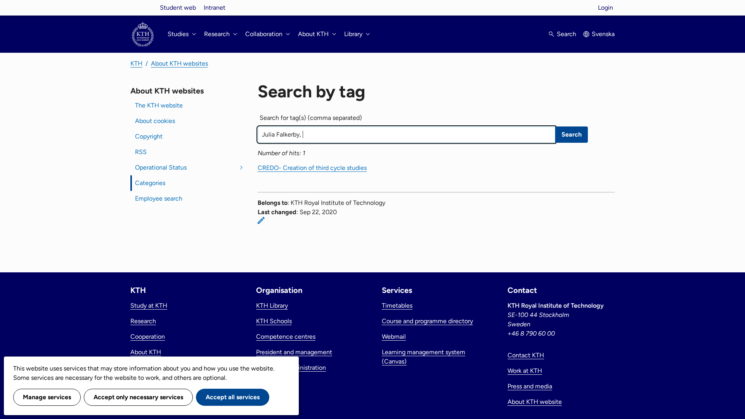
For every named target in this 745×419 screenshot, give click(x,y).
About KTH (145, 352)
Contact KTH (526, 355)
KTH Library (272, 305)
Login (605, 7)
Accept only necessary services (138, 397)
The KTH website (159, 105)
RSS (141, 152)
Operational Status (161, 167)
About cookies (155, 121)
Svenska (603, 34)
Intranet (214, 7)
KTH (136, 63)
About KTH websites (179, 63)
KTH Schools (274, 321)
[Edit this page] (261, 220)
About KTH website (535, 401)
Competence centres (285, 336)
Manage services (47, 397)
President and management (294, 352)
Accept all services (233, 397)
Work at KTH (525, 370)
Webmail (394, 336)
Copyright (149, 136)
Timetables (397, 305)
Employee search (158, 198)
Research (143, 321)
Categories (150, 183)
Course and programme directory (427, 321)
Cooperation (147, 336)
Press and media (530, 386)
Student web (178, 7)
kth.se (143, 7)
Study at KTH (148, 305)
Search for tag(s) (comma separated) (311, 117)
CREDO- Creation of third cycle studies (312, 167)
